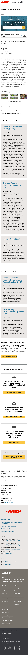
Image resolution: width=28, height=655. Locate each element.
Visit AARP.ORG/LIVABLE (14, 392)
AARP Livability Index (6, 529)
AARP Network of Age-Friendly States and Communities (12, 523)
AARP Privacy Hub (5, 631)
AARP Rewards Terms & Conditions (8, 636)
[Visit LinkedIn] (19, 648)
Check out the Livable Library (14, 417)
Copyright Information (6, 638)
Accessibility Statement (6, 633)
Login (19, 2)
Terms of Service (14, 631)
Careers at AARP (17, 598)
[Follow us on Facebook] (4, 648)
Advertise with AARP (18, 596)
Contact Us (16, 585)
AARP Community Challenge (8, 526)
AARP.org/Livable (5, 519)
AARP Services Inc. (17, 607)
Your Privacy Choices (6, 643)
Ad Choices (18, 641)
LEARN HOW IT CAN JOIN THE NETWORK (14, 456)
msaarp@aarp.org (8, 502)
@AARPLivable (7, 564)
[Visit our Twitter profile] (9, 648)
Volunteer (4, 590)
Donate (3, 588)
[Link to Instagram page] (14, 648)
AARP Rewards (5, 596)
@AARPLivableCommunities (10, 562)
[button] (5, 96)
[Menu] (2, 14)
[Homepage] (5, 2)
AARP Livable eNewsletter (8, 531)
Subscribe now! (14, 442)
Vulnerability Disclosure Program (8, 641)
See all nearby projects (9, 356)
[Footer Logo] (6, 573)
